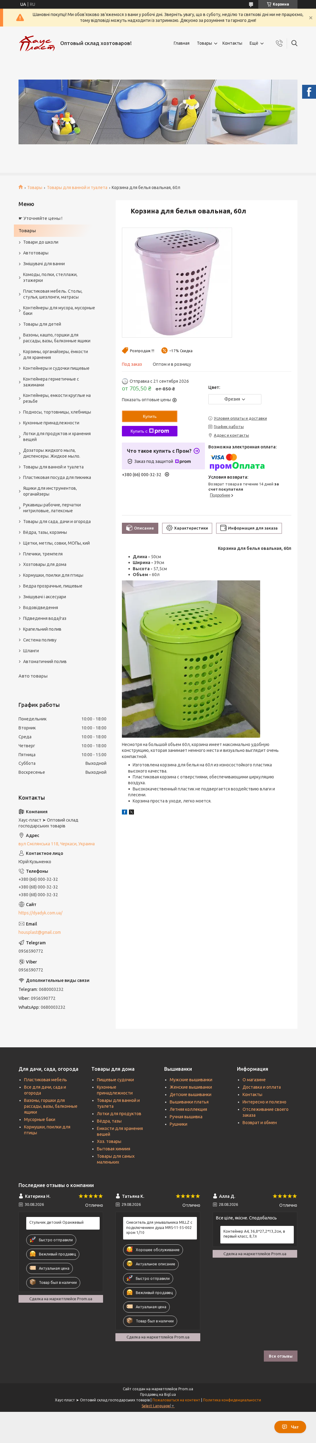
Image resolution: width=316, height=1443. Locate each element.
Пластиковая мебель (45, 1079)
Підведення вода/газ (44, 618)
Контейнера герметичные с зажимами (51, 382)
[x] (131, 812)
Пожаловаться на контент (176, 1400)
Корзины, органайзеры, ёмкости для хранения (55, 354)
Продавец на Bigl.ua (158, 1394)
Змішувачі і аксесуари (44, 596)
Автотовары (35, 252)
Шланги (31, 650)
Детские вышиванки (190, 1094)
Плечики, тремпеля (43, 553)
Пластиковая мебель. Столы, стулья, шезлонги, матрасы (52, 294)
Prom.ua (185, 1389)
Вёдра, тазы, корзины (45, 532)
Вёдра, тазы (109, 1121)
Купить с (139, 431)
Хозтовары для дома (44, 564)
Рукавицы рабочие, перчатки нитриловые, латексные (52, 507)
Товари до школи (40, 242)
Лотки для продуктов (119, 1113)
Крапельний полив (42, 629)
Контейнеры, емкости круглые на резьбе (57, 398)
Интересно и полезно (264, 1101)
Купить (149, 416)
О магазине (254, 1079)
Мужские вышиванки (191, 1079)
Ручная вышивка (186, 1116)
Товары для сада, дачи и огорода (57, 521)
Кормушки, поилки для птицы (53, 575)
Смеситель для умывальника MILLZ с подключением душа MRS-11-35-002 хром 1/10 (159, 1227)
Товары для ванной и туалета (77, 187)
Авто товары (33, 675)
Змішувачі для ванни (44, 263)
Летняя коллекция (188, 1109)
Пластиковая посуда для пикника (57, 477)
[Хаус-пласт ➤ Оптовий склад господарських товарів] (37, 43)
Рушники (178, 1124)
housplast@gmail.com (40, 932)
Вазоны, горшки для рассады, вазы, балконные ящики (50, 1106)
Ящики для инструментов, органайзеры (50, 491)
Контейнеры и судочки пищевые (56, 368)
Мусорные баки (39, 1119)
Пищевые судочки (115, 1079)
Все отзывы (281, 1356)
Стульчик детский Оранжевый (56, 1222)
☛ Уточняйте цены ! (40, 218)
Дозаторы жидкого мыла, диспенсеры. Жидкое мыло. (51, 453)
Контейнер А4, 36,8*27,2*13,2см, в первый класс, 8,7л (254, 1233)
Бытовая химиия (113, 1148)
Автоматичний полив (45, 661)
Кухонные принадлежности (51, 422)
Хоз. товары (109, 1141)
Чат (295, 1426)
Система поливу (39, 639)
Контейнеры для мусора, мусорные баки (59, 310)
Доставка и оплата (262, 1087)
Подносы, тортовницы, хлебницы (57, 412)
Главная (181, 43)
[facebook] (124, 812)
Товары (204, 43)
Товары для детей (42, 324)
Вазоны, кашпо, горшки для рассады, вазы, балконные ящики (56, 337)
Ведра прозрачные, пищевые (52, 585)
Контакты (232, 43)
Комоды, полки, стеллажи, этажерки (50, 277)
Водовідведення (40, 607)
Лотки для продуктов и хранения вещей (57, 436)
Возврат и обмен (260, 1122)
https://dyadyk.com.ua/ (40, 912)
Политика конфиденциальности (232, 1400)
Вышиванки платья (189, 1101)
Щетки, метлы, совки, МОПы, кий (56, 543)
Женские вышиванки (191, 1087)
